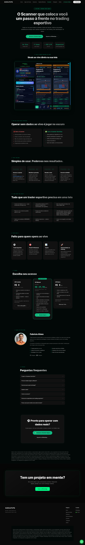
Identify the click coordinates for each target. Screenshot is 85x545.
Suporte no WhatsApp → (51, 36)
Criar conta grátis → (22, 305)
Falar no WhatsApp (42, 489)
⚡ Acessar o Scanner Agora (34, 36)
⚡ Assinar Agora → (42, 315)
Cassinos (35, 2)
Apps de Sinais (28, 2)
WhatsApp (77, 2)
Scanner (49, 2)
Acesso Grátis (67, 2)
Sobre (60, 2)
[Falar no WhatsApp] (82, 541)
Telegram (55, 2)
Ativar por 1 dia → (63, 304)
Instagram (33, 355)
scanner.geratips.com (17, 176)
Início (21, 2)
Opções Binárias (42, 2)
